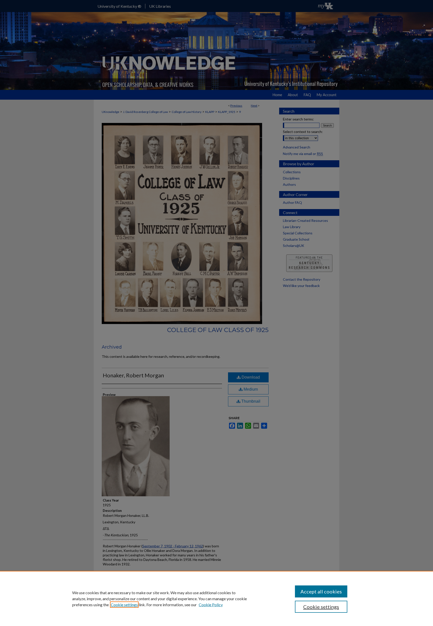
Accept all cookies (321, 591)
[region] (216, 598)
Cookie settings (124, 604)
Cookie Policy (211, 604)
